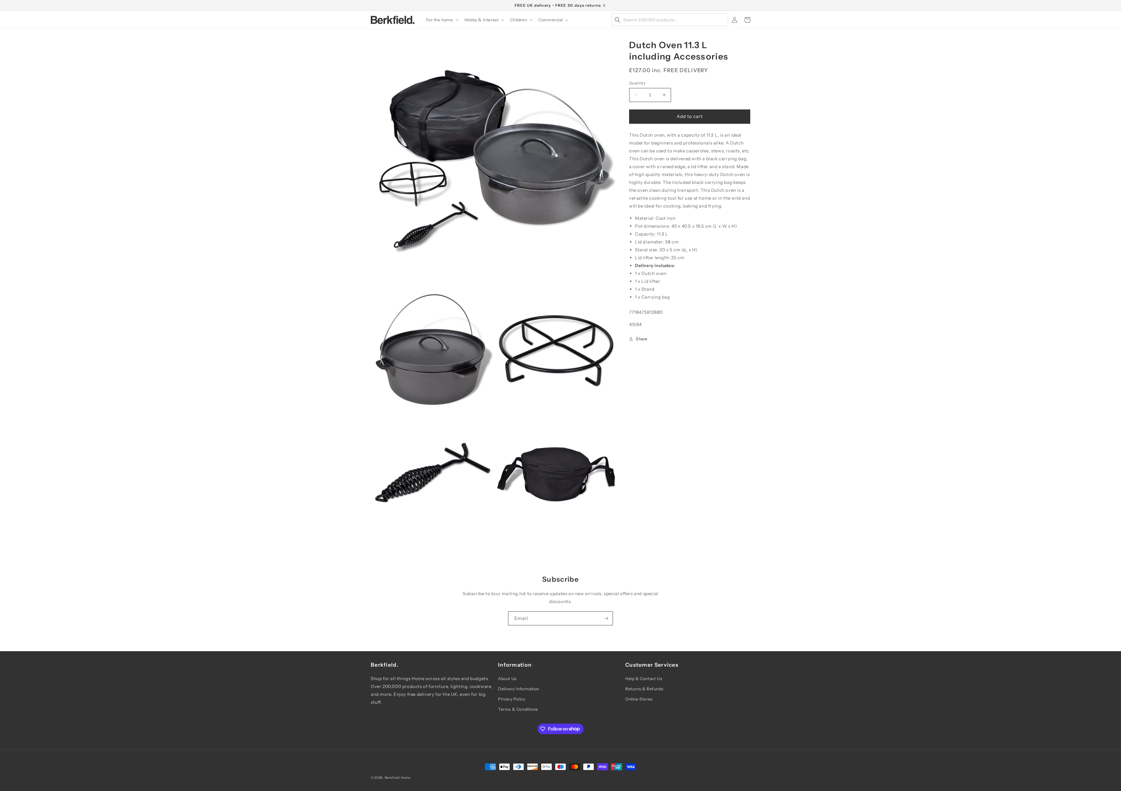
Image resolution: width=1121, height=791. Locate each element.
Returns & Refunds (644, 688)
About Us (507, 678)
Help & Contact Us (643, 678)
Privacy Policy (511, 699)
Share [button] (641, 339)
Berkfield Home (397, 778)
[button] (442, 20)
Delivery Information (518, 688)
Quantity (637, 83)
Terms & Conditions (518, 709)
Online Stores (639, 699)
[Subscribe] (606, 618)
